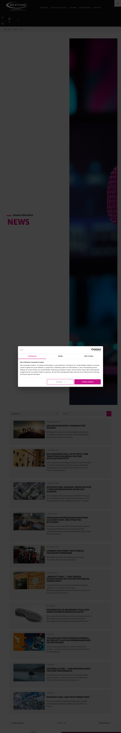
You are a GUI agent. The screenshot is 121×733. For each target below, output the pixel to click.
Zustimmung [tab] (32, 356)
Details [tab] (60, 356)
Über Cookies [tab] (88, 356)
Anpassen (59, 382)
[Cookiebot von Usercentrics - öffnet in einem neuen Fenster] (92, 349)
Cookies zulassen (87, 382)
